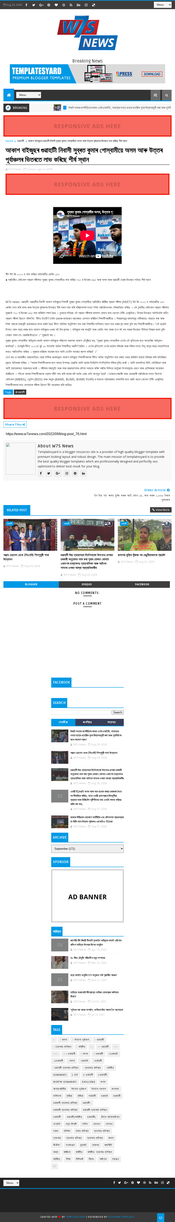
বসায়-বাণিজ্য (82, 1131)
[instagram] (86, 5)
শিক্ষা (68, 1159)
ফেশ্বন (96, 1124)
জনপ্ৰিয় (87, 722)
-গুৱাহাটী (98, 1060)
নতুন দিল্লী (71, 1124)
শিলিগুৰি (79, 1159)
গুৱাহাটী (20, 141)
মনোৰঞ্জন (70, 1145)
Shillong (88, 1082)
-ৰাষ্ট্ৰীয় (110, 1067)
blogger (31, 584)
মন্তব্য (112, 722)
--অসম (84, 1053)
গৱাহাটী (92, 1096)
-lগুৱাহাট (113, 1053)
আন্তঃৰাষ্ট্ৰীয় (59, 1089)
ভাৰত (111, 1138)
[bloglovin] (56, 5)
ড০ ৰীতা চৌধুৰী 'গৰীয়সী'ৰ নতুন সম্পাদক (87, 958)
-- (91, 1046)
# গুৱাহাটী (20, 392)
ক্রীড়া (69, 1096)
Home (9, 141)
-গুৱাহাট (84, 1060)
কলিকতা (57, 1096)
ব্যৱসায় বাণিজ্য (74, 1138)
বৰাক (55, 1131)
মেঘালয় (95, 1145)
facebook (142, 584)
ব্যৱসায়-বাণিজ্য (95, 1138)
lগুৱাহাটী (102, 1074)
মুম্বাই (83, 1145)
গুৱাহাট (104, 1096)
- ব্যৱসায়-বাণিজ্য (62, 1046)
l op (75, 1074)
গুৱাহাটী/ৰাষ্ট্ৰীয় (74, 1117)
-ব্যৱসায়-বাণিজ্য (92, 1067)
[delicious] (93, 5)
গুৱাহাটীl (91, 1117)
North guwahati (65, 1082)
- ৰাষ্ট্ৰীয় (81, 1046)
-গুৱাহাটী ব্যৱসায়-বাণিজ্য (66, 1067)
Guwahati (60, 1074)
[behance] (78, 5)
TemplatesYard (75, 1217)
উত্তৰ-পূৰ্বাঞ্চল (78, 1089)
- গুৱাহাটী (99, 1039)
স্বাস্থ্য (115, 1159)
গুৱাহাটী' (57, 1117)
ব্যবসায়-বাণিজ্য (102, 1131)
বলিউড (67, 1131)
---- (55, 1053)
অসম (103, 1082)
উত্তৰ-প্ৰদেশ (99, 1089)
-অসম (72, 1060)
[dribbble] (63, 5)
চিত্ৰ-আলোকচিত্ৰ (110, 1117)
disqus (87, 584)
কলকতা (115, 1089)
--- (116, 1046)
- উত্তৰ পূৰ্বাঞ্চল (81, 1039)
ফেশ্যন (109, 1124)
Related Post (17, 510)
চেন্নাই (56, 1124)
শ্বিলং (91, 1159)
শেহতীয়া (63, 722)
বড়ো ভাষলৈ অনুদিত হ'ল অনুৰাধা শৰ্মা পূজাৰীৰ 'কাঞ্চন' (93, 975)
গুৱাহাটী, (49, 169)
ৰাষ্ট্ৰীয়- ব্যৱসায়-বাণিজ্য (100, 1152)
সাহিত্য (103, 1159)
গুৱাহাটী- (87, 1103)
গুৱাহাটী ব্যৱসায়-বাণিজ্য (65, 1103)
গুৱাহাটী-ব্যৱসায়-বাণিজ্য (95, 1110)
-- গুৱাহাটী (103, 1046)
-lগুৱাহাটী (58, 1060)
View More (162, 510)
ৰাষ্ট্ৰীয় (79, 1152)
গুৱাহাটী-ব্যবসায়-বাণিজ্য (65, 1110)
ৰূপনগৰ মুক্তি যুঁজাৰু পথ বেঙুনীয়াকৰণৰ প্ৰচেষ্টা (141, 555)
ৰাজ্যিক (67, 1152)
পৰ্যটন (85, 1124)
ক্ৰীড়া (80, 1096)
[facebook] (26, 5)
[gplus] (41, 5)
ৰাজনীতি (108, 1145)
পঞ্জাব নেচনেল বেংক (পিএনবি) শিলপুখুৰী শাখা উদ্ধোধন (26, 557)
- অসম (63, 1039)
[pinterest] (48, 5)
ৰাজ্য (55, 1152)
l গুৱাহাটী (88, 1074)
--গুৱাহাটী (98, 1053)
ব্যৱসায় (57, 1138)
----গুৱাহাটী (69, 1053)
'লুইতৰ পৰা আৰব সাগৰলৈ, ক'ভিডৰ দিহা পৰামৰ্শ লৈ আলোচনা (96, 1010)
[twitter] (34, 5)
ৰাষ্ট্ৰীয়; (57, 1159)
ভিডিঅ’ (57, 1145)
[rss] (71, 5)
